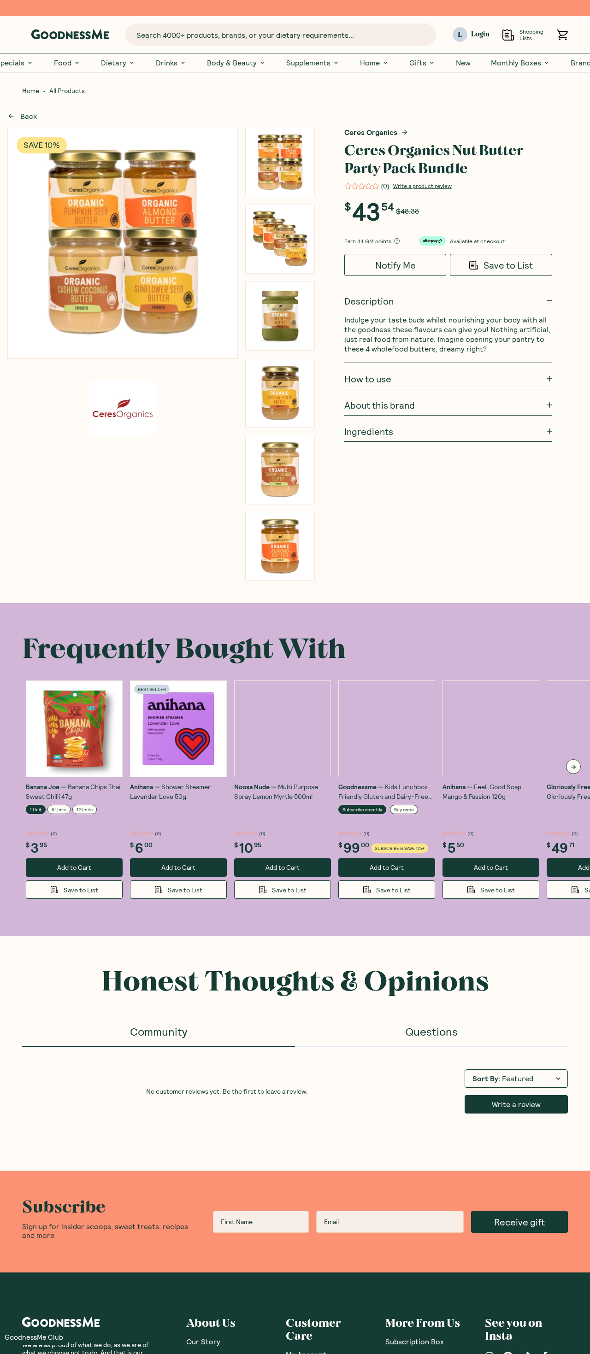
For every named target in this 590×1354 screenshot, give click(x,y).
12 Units (85, 809)
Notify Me (395, 264)
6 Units (59, 809)
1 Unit (35, 809)
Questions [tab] (431, 1031)
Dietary (113, 62)
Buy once (404, 809)
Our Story (203, 1341)
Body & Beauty (232, 62)
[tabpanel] (295, 1090)
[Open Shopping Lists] (508, 35)
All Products (67, 91)
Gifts (417, 62)
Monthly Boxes (516, 62)
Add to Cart (74, 867)
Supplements (308, 62)
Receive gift (519, 1221)
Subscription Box (414, 1341)
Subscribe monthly (362, 809)
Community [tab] (158, 1031)
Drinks (166, 62)
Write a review (516, 1104)
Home (370, 62)
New (463, 62)
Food (62, 62)
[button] (34, 1337)
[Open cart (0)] (562, 35)
